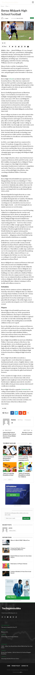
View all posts (12, 530)
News (32, 18)
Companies (3, 634)
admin (10, 528)
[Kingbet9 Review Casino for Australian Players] (5, 558)
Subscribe (26, 518)
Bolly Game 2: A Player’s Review (18, 563)
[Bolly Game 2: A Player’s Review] (5, 565)
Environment (4, 644)
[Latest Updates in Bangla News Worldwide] (10, 450)
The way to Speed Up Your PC (9, 627)
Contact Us (24, 665)
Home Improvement (5, 625)
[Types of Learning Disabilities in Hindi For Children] (25, 467)
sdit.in (21, 672)
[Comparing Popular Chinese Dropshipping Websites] (5, 550)
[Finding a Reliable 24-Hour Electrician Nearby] (5, 573)
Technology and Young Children (9, 636)
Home (8, 665)
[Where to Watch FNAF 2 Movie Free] (5, 542)
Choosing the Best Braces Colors (10, 658)
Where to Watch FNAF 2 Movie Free (20, 540)
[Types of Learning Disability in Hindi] (10, 467)
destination (24, 389)
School (11, 79)
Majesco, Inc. (4, 632)
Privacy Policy (16, 665)
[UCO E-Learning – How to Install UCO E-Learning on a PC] (25, 450)
